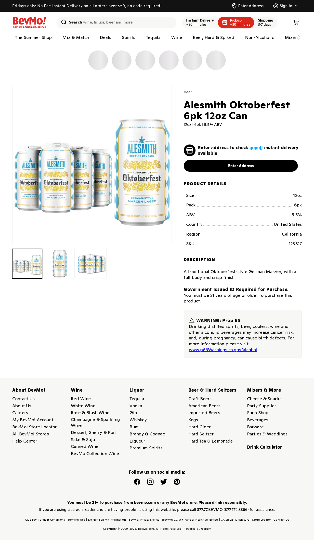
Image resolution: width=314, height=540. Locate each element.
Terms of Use (75, 520)
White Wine (83, 405)
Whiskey (138, 419)
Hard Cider (199, 427)
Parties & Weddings (267, 434)
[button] (285, 6)
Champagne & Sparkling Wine (95, 422)
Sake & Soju (83, 439)
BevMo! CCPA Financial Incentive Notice (189, 520)
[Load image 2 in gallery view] (60, 264)
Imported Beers (204, 412)
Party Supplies (261, 405)
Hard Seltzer (201, 434)
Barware (255, 427)
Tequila (137, 398)
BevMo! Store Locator (34, 427)
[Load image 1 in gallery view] (27, 264)
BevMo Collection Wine (95, 453)
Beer (188, 92)
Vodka (136, 405)
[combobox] (116, 22)
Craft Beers (200, 398)
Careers (20, 412)
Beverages (257, 419)
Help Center (24, 441)
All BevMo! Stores (30, 434)
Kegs (193, 419)
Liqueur (137, 441)
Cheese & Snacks (264, 398)
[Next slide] (299, 37)
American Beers (204, 405)
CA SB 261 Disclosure (234, 520)
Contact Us (23, 398)
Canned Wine (84, 446)
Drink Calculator (264, 447)
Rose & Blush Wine (90, 412)
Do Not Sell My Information (106, 520)
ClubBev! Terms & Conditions (45, 520)
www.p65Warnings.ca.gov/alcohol (223, 349)
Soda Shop (257, 412)
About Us (21, 405)
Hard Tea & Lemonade (210, 441)
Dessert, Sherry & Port (94, 432)
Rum (134, 427)
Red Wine (81, 398)
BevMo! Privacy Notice (143, 520)
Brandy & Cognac (147, 434)
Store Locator (260, 520)
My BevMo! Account (32, 419)
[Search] (62, 22)
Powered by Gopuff (197, 528)
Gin (133, 412)
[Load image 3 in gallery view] (92, 264)
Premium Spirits (146, 448)
